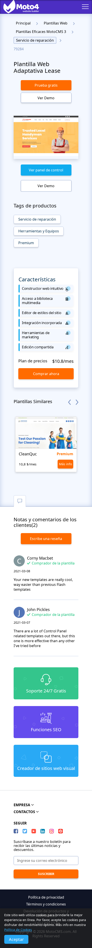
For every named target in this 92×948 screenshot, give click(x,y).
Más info (65, 464)
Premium (26, 242)
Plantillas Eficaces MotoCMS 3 (41, 31)
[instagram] (51, 831)
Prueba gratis (46, 85)
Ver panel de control (46, 170)
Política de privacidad (46, 897)
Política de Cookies (18, 930)
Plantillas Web (55, 23)
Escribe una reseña (46, 538)
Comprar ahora (46, 373)
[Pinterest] (60, 831)
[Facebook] (16, 831)
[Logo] (17, 6)
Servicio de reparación (35, 40)
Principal (23, 23)
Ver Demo (46, 97)
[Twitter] (25, 831)
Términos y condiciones (46, 904)
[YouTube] (33, 831)
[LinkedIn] (42, 831)
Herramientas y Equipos (38, 231)
